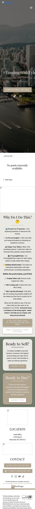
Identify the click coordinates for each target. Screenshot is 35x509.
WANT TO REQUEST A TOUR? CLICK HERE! (17, 331)
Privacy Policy (6, 483)
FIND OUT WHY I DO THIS (17, 90)
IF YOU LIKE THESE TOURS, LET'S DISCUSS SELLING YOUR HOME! (17, 322)
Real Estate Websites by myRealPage (21, 483)
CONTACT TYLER (17, 366)
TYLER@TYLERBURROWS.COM (18, 471)
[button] (17, 89)
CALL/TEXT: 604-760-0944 (19, 465)
